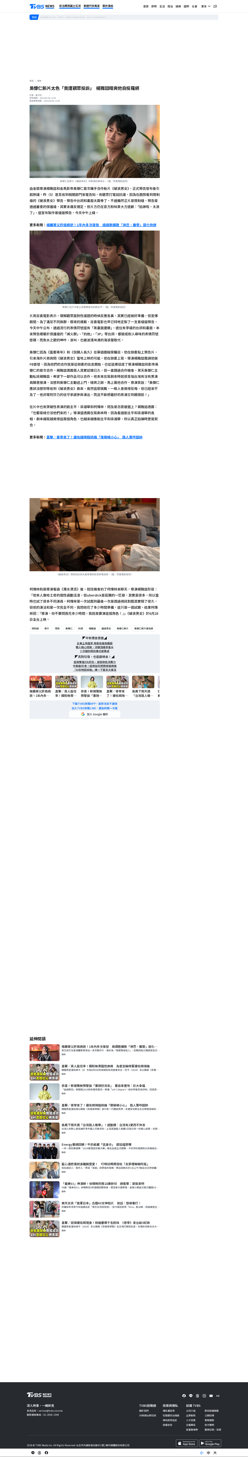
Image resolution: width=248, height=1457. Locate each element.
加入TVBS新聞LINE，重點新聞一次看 (95, 708)
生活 (162, 6)
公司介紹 (191, 1410)
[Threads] (197, 1395)
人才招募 (191, 1420)
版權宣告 (167, 1424)
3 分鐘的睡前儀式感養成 (94, 651)
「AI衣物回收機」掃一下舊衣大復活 (94, 670)
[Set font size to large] (215, 1452)
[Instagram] (204, 1395)
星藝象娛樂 (192, 1429)
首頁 (146, 6)
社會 (194, 6)
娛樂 (178, 6)
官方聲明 (209, 1424)
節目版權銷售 (212, 1410)
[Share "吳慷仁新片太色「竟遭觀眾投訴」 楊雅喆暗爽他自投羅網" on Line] (33, 1452)
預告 (57, 628)
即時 (154, 6)
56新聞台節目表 (147, 1415)
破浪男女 (106, 628)
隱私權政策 (169, 1410)
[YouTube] (211, 1395)
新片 (47, 628)
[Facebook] (184, 1395)
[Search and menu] (215, 6)
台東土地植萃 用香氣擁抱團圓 (95, 643)
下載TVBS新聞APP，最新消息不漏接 (94, 704)
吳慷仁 (69, 628)
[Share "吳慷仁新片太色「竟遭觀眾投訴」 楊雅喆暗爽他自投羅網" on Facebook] (46, 1452)
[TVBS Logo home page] (42, 6)
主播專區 (191, 1424)
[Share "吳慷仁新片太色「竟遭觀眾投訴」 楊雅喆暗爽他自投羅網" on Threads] (39, 1452)
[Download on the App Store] (187, 1443)
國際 (186, 6)
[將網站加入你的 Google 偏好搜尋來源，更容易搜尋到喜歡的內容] (94, 714)
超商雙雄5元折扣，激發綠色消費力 (95, 662)
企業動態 (191, 1415)
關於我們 (144, 1410)
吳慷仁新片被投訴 (143, 628)
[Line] (190, 1395)
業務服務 (209, 1420)
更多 (204, 6)
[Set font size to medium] (208, 1452)
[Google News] (217, 1395)
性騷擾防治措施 (171, 1415)
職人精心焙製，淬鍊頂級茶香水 (95, 647)
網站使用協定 (170, 1420)
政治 (170, 6)
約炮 (80, 628)
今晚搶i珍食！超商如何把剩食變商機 (95, 666)
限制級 (35, 628)
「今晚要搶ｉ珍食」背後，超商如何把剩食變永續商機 (68, 17)
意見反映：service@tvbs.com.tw (45, 1410)
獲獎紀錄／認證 (213, 1429)
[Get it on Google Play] (210, 1443)
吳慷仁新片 (123, 628)
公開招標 (209, 1415)
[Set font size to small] (201, 1452)
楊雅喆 (92, 628)
